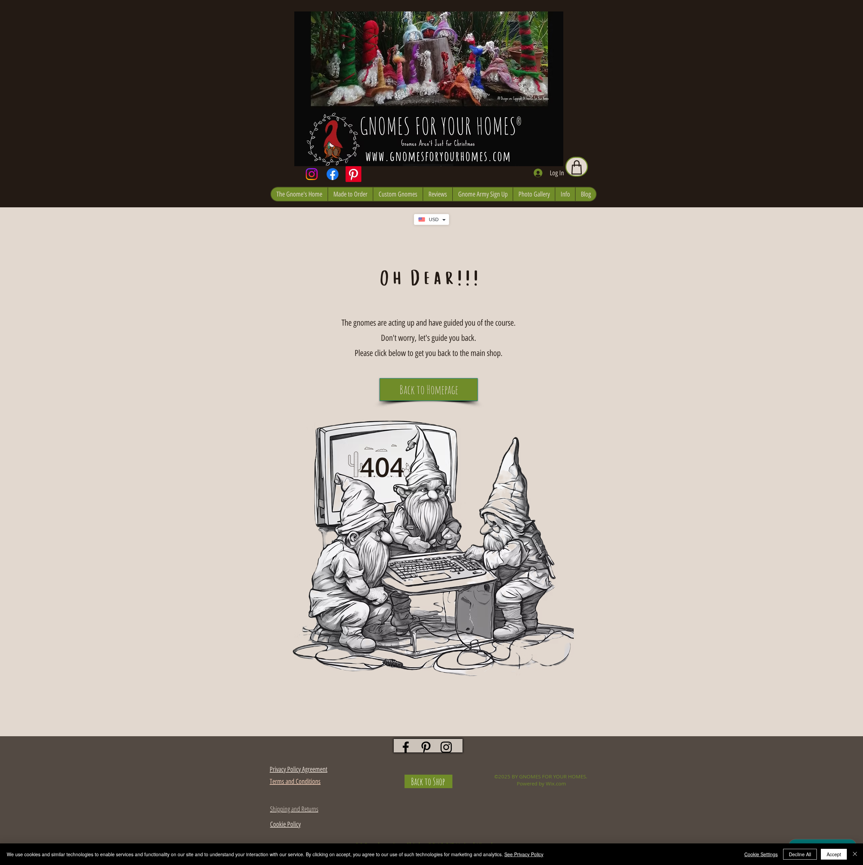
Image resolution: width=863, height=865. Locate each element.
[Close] (855, 854)
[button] (299, 194)
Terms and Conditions (295, 781)
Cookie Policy (285, 824)
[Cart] (576, 167)
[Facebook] (332, 174)
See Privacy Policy (523, 854)
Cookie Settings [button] (761, 854)
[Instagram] (312, 174)
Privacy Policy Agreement (298, 769)
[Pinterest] (353, 174)
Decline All (800, 854)
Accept (834, 854)
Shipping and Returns (294, 808)
